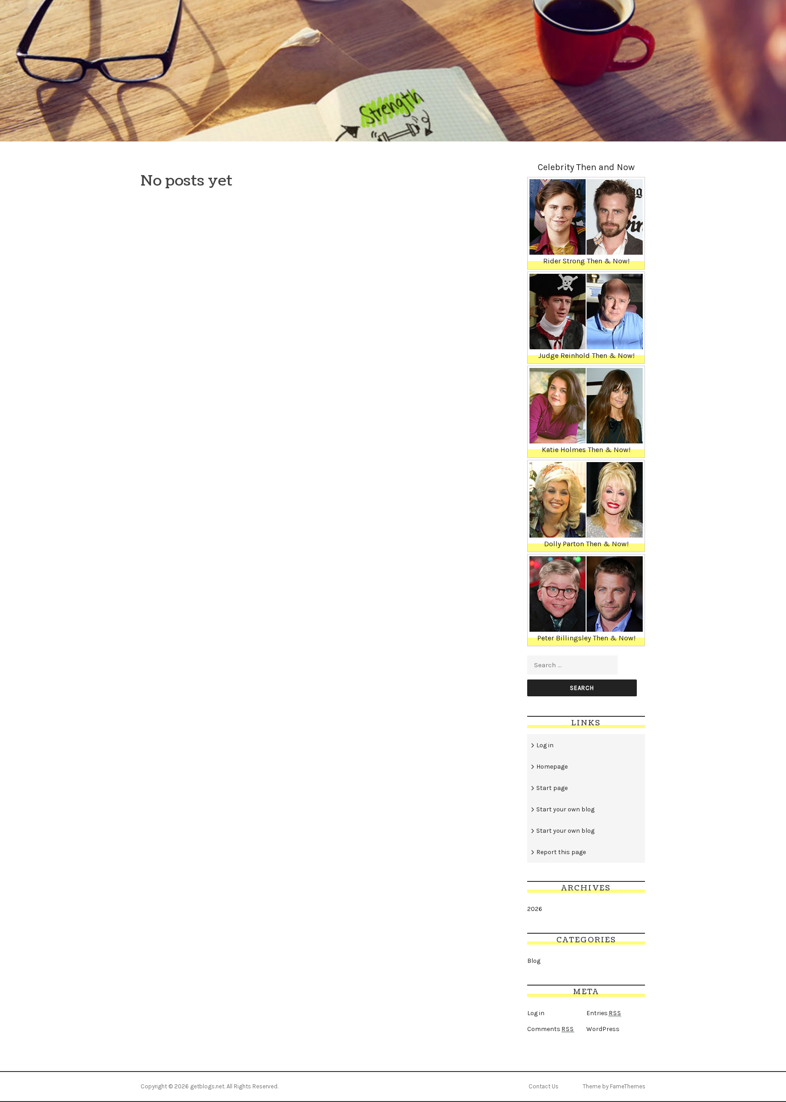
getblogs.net (207, 1086)
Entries (603, 1013)
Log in (545, 745)
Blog (533, 961)
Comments (550, 1029)
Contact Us (544, 1086)
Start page (552, 788)
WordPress (603, 1029)
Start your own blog (565, 809)
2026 (534, 909)
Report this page (561, 852)
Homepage (552, 766)
